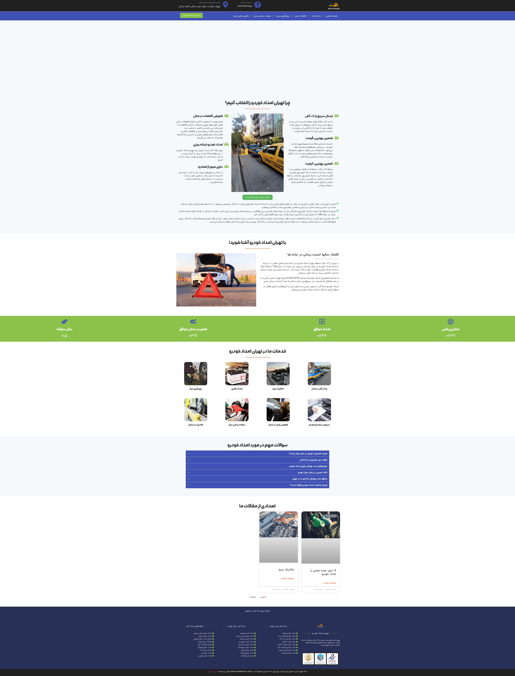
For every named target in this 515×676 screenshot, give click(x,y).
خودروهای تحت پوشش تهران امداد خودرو (308, 466)
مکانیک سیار (300, 15)
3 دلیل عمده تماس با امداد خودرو (323, 572)
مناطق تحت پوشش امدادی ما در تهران (309, 478)
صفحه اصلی (331, 15)
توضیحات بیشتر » (329, 583)
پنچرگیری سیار (282, 15)
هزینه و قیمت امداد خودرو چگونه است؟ (308, 485)
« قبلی (263, 596)
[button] (257, 197)
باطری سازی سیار (240, 15)
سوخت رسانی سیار (262, 15)
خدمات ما (316, 15)
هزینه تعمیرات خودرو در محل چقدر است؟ (308, 453)
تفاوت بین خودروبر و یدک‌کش (313, 459)
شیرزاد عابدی (213, 671)
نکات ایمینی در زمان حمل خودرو (312, 472)
